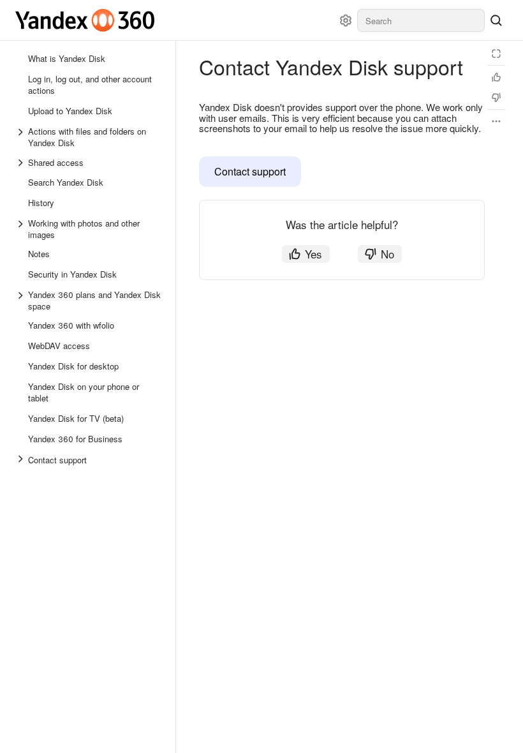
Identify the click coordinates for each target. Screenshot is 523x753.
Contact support (250, 171)
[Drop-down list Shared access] (21, 162)
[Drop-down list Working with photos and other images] (21, 229)
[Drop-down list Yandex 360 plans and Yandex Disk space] (21, 300)
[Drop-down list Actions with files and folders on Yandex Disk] (21, 137)
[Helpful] (496, 77)
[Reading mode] (496, 54)
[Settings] (345, 20)
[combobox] (421, 20)
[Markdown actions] (496, 121)
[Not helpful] (496, 98)
